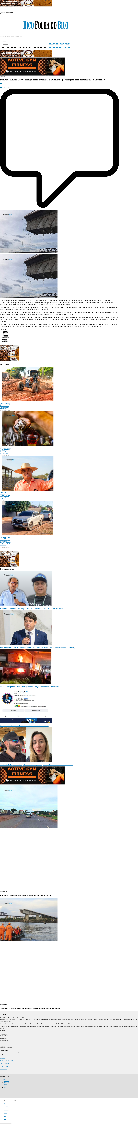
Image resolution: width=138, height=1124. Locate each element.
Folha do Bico (7, 88)
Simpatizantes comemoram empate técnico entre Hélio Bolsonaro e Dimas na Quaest (31, 609)
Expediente (2, 1058)
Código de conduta (4, 1063)
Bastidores (2, 76)
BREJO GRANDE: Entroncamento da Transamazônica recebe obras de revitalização (5, 406)
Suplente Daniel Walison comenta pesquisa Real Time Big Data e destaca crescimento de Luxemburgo (38, 648)
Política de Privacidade (5, 1066)
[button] (15, 1100)
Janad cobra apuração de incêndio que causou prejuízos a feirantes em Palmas (29, 687)
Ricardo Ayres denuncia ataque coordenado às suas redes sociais (24, 726)
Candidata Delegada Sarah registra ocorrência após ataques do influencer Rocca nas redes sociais (36, 765)
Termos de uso (3, 1069)
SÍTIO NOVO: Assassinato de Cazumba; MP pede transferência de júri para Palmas (5, 495)
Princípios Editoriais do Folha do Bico (8, 1060)
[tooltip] (5, 332)
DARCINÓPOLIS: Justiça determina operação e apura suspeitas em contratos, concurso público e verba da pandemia (5, 541)
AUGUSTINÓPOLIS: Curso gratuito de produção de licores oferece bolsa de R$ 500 (5, 450)
